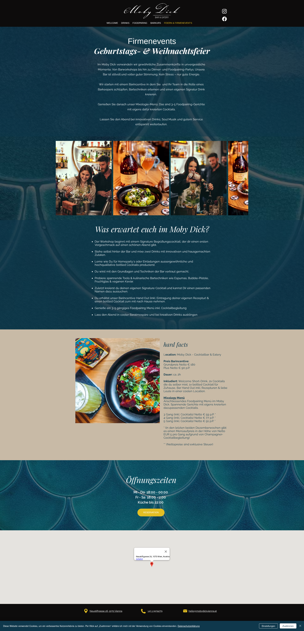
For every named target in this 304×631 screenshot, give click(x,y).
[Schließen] (300, 625)
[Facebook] (224, 19)
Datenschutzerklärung (189, 626)
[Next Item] (243, 178)
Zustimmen (288, 626)
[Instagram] (224, 11)
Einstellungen (268, 626)
